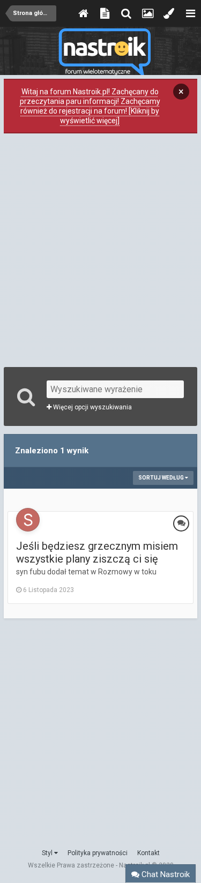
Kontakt (148, 853)
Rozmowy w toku (127, 571)
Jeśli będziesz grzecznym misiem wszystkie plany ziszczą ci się (97, 552)
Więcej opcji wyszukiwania (91, 407)
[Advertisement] (100, 248)
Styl (48, 853)
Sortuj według (161, 478)
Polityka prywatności (98, 853)
